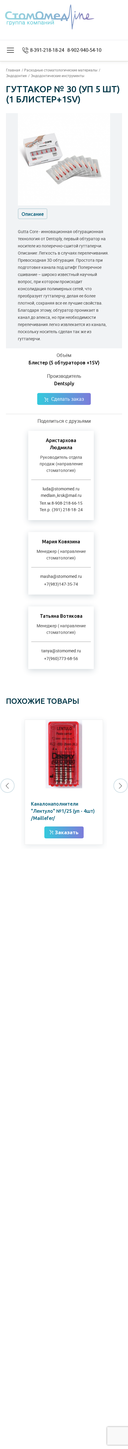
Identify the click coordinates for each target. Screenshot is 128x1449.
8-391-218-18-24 (47, 50)
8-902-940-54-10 (84, 50)
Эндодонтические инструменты (57, 75)
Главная (13, 70)
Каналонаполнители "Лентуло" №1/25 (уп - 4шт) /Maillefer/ (63, 811)
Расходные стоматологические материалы (60, 70)
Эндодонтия (16, 75)
